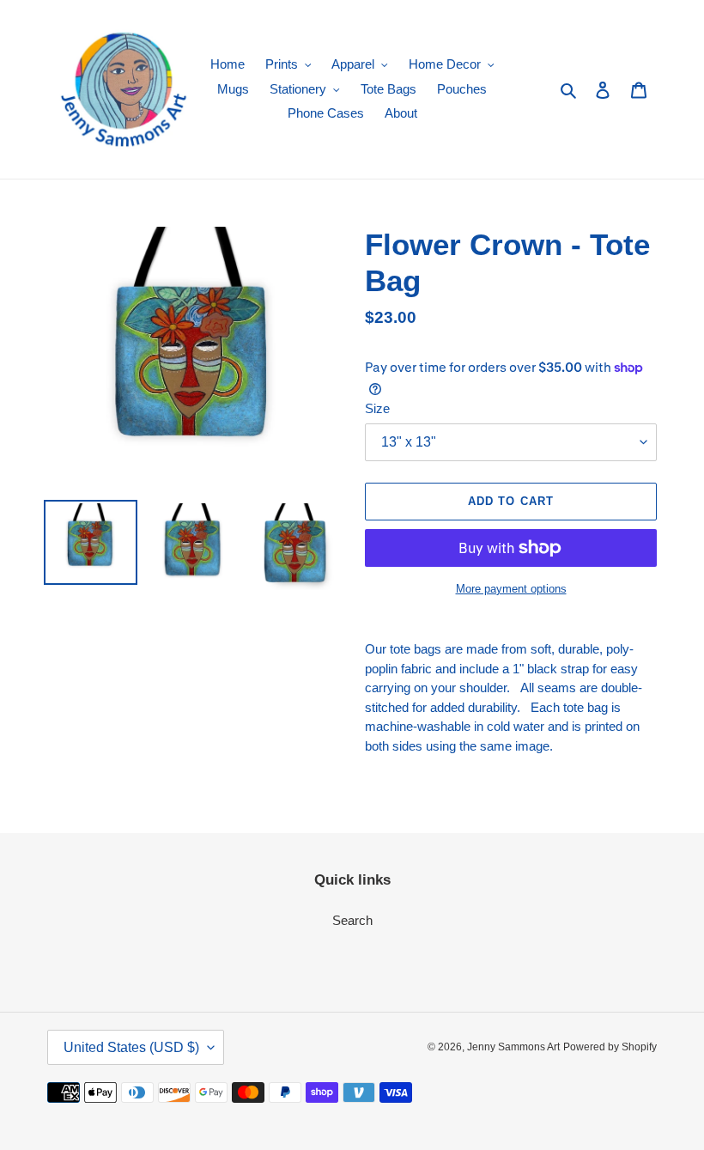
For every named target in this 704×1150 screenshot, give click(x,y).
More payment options (511, 588)
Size (377, 408)
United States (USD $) (131, 1047)
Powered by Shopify (610, 1047)
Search (352, 920)
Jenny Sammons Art (513, 1047)
